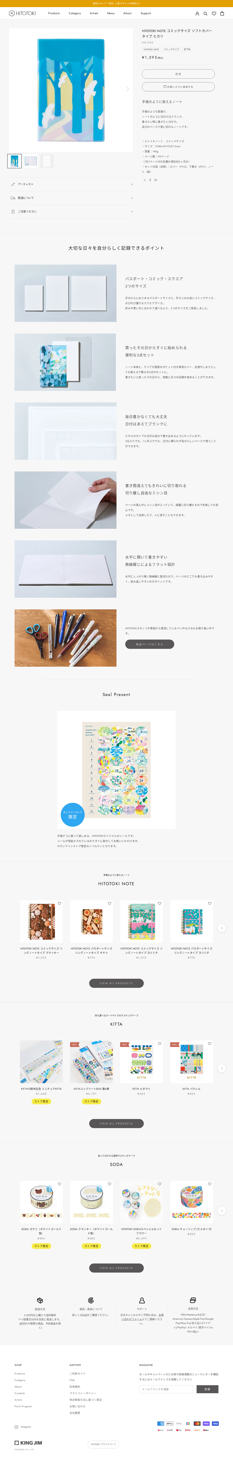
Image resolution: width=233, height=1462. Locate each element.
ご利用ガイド (78, 1373)
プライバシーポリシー (83, 1393)
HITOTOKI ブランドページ (103, 1444)
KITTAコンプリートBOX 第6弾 (91, 1089)
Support (146, 13)
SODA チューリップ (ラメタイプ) (192, 1229)
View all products (116, 983)
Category (75, 13)
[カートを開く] (222, 13)
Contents (20, 1393)
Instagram (25, 1427)
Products (54, 13)
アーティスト (25, 184)
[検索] (206, 13)
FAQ (84, 1315)
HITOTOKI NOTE (151, 49)
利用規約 (75, 1386)
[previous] (11, 928)
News (110, 13)
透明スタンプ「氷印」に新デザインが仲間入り (116, 3)
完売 (178, 74)
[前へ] (15, 89)
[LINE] (155, 180)
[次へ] (127, 89)
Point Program (23, 1406)
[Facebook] (150, 180)
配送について (26, 198)
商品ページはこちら (149, 644)
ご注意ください (27, 211)
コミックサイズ (171, 49)
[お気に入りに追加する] (59, 903)
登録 (207, 1389)
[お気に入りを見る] (214, 13)
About (127, 13)
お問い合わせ (78, 1406)
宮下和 (187, 49)
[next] (222, 928)
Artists (94, 13)
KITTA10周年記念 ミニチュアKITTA (41, 1089)
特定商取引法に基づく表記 (86, 1400)
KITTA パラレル (192, 1089)
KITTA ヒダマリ (142, 1089)
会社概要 (75, 1413)
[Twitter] (144, 180)
